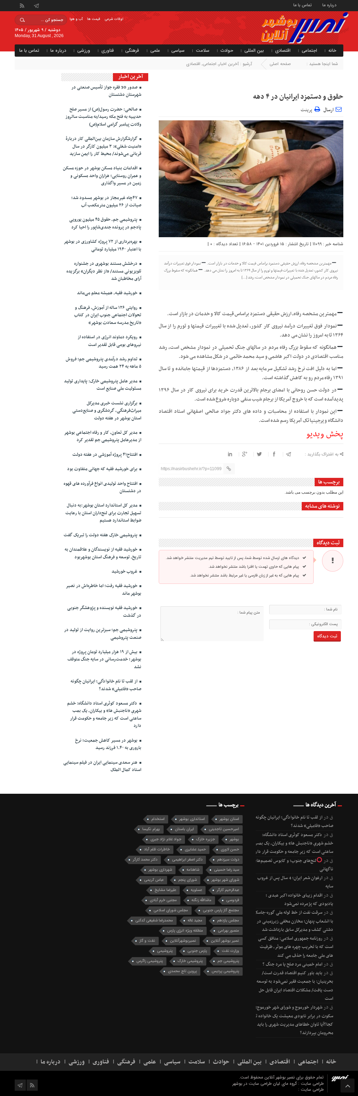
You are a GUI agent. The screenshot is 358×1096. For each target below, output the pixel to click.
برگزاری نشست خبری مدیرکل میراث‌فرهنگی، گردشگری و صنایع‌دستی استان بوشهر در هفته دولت (106, 410)
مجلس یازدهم (228, 921)
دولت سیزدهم (228, 860)
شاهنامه (193, 870)
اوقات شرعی (114, 19)
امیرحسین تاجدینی (224, 829)
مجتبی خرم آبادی (163, 900)
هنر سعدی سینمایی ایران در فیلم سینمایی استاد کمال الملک (102, 766)
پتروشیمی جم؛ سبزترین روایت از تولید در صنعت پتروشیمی (102, 633)
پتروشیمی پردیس (225, 971)
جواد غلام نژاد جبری (165, 839)
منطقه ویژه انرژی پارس (185, 931)
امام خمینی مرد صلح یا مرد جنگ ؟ (292, 964)
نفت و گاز (147, 941)
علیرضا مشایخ (165, 890)
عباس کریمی (154, 880)
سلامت (202, 50)
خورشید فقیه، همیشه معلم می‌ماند (107, 293)
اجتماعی (309, 50)
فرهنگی (132, 50)
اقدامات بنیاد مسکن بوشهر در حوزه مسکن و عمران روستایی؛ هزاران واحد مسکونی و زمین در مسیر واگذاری (102, 175)
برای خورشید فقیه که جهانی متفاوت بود (102, 469)
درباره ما (329, 5)
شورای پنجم (187, 880)
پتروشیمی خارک (190, 961)
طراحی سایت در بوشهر (252, 1083)
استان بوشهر (229, 819)
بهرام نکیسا (151, 829)
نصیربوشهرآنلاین (183, 941)
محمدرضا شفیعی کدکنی (154, 921)
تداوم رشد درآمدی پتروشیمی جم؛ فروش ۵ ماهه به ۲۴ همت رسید (103, 362)
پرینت (307, 109)
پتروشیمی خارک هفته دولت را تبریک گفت (101, 535)
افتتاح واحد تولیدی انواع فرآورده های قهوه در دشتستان (102, 487)
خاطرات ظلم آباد (157, 850)
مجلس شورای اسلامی (170, 910)
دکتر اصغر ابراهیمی (187, 860)
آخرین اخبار (229, 64)
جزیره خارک (205, 839)
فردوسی (232, 900)
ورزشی (83, 50)
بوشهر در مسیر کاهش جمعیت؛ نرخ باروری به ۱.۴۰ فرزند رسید (108, 744)
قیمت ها (93, 19)
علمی (155, 50)
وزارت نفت (230, 951)
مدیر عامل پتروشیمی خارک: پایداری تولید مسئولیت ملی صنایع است (102, 385)
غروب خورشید (125, 571)
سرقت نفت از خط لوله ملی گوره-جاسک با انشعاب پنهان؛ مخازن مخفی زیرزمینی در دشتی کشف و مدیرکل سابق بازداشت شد (293, 921)
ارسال (328, 110)
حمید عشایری (195, 850)
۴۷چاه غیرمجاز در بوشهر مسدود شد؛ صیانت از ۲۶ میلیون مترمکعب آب (106, 201)
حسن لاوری (230, 850)
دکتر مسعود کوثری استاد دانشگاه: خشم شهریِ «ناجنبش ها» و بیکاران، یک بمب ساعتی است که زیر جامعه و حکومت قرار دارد (104, 715)
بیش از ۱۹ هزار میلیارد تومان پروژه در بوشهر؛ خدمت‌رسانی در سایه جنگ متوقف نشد (104, 659)
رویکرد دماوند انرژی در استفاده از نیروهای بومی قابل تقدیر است (109, 340)
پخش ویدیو (324, 434)
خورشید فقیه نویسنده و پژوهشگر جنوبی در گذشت (104, 611)
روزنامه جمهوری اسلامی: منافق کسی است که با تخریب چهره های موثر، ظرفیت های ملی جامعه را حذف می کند (295, 947)
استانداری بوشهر (192, 819)
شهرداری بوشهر (160, 870)
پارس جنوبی (197, 951)
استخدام (158, 819)
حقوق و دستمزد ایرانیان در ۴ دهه (298, 97)
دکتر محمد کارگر (145, 860)
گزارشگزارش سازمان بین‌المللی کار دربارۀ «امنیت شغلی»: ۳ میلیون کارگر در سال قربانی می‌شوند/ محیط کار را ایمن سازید (103, 146)
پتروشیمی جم (228, 961)
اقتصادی (283, 50)
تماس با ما (302, 5)
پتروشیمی (165, 951)
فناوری (107, 50)
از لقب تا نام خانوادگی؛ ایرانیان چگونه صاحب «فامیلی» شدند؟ (106, 685)
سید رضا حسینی (226, 870)
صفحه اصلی (280, 64)
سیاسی (178, 50)
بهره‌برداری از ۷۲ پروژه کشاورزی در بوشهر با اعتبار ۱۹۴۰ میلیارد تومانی (102, 245)
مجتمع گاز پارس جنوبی (221, 910)
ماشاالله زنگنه (202, 900)
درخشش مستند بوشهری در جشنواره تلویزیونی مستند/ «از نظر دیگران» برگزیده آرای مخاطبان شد (103, 271)
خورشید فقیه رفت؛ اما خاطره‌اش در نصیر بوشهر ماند (103, 589)
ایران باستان (184, 829)
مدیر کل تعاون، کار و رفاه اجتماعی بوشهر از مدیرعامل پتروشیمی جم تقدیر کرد (102, 436)
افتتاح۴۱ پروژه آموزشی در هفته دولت (105, 455)
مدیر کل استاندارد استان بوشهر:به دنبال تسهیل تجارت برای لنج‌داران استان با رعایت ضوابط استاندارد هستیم (103, 513)
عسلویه (196, 890)
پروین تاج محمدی (182, 971)
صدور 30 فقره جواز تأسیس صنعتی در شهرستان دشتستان (106, 91)
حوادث (227, 50)
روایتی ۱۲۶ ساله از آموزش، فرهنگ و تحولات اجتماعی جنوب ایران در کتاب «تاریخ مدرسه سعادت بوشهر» (107, 315)
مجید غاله (195, 921)
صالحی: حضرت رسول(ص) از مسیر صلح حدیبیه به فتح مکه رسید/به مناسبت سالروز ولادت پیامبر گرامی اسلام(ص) (103, 117)
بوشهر (234, 839)
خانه (332, 50)
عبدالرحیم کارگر (228, 890)
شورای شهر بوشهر (225, 880)
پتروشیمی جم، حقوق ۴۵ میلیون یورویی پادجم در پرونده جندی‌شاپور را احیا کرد (105, 223)
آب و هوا (76, 19)
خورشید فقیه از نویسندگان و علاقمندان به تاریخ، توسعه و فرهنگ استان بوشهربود (103, 553)
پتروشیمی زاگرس (149, 961)
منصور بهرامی (228, 931)
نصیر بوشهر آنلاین (225, 941)
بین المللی (254, 50)
